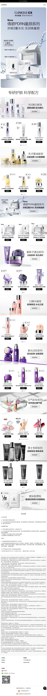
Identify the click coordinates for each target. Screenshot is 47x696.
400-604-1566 (26, 662)
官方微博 (5, 670)
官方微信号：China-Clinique (9, 673)
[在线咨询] (45, 688)
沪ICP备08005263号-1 (25, 690)
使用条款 (3, 662)
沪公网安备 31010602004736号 (24, 693)
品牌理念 (44, 4)
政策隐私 (3, 660)
